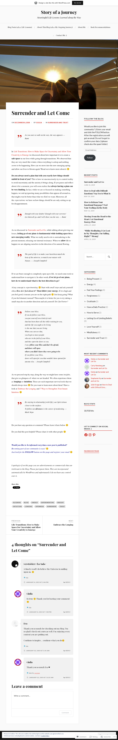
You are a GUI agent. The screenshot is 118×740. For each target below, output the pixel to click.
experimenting (47, 502)
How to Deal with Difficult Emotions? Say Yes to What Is (97, 192)
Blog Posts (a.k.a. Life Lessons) (20, 27)
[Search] (108, 256)
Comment (65, 713)
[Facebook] (86, 435)
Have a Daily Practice (96, 307)
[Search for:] (98, 256)
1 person (37, 673)
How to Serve (93, 312)
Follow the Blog (94, 119)
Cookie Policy (45, 736)
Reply (68, 582)
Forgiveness (92, 295)
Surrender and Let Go (37, 230)
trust (62, 506)
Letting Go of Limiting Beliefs (99, 318)
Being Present (93, 279)
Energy (35, 502)
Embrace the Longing (27, 388)
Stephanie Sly (96, 378)
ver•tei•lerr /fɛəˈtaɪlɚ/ (35, 563)
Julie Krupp (95, 385)
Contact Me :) (61, 35)
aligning (17, 502)
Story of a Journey (59, 12)
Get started (77, 3)
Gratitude (91, 301)
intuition (17, 506)
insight (60, 502)
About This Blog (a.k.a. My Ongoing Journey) (55, 27)
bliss (26, 502)
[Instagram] (90, 435)
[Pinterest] (94, 435)
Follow (90, 157)
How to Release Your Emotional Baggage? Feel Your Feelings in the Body (96, 205)
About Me (82, 27)
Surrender (51, 506)
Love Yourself (93, 327)
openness (39, 506)
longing (28, 506)
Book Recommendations (100, 27)
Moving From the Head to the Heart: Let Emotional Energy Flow (97, 219)
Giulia (39, 122)
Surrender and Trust (58, 122)
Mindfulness (92, 332)
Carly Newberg (97, 366)
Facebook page (91, 451)
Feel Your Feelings (94, 290)
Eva (25, 623)
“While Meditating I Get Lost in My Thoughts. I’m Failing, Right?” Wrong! (97, 233)
